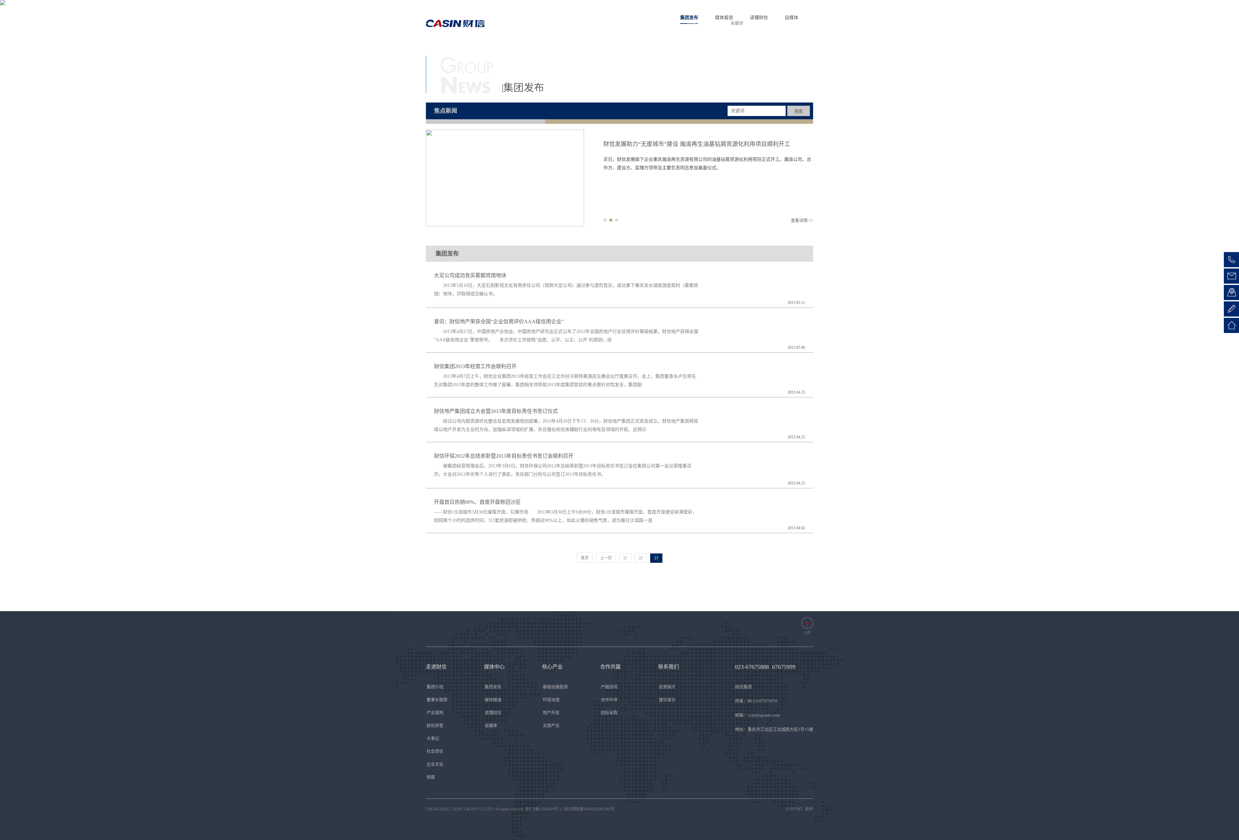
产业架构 (435, 712)
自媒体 (491, 725)
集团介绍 (435, 686)
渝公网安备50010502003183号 (589, 809)
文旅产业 (551, 725)
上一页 (606, 558)
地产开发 (551, 712)
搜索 (798, 111)
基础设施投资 (555, 686)
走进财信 (580, 23)
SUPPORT (793, 809)
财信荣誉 (435, 725)
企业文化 (435, 764)
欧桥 (809, 809)
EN (787, 23)
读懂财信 (493, 712)
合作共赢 (667, 23)
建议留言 (667, 699)
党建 (431, 777)
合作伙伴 (609, 699)
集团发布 (493, 686)
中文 (804, 23)
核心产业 (638, 23)
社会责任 (435, 751)
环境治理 (551, 699)
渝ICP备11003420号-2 (543, 809)
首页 (556, 23)
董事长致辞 (437, 699)
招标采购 (609, 712)
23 (656, 558)
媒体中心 (609, 23)
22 (641, 558)
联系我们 (696, 23)
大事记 (433, 738)
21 (625, 558)
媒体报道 (493, 699)
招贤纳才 (667, 686)
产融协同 (609, 686)
